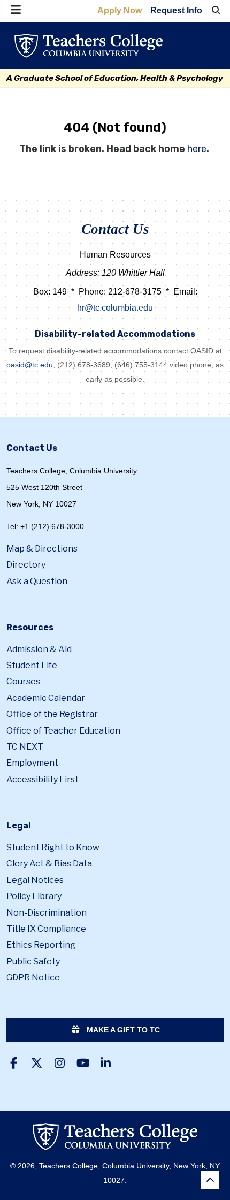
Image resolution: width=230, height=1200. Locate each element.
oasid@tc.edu (29, 364)
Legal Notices (35, 880)
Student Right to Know (52, 847)
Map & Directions (42, 549)
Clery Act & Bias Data (49, 863)
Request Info (176, 10)
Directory (25, 565)
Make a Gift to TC (122, 1029)
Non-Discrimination (46, 913)
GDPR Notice (33, 977)
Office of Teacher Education (63, 731)
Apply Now (119, 10)
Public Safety (33, 961)
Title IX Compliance (46, 929)
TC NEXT (24, 747)
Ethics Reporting (40, 945)
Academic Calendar (45, 698)
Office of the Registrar (52, 714)
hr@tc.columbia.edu (115, 307)
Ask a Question (36, 581)
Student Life (31, 665)
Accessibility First (42, 779)
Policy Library (34, 896)
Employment (32, 763)
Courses (23, 681)
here (196, 149)
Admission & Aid (39, 649)
